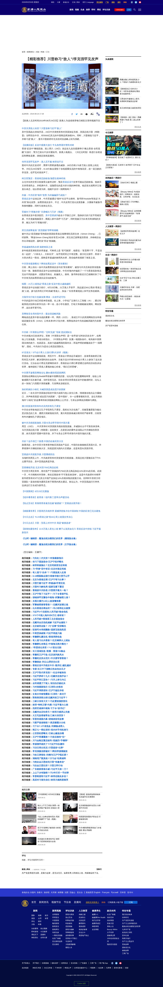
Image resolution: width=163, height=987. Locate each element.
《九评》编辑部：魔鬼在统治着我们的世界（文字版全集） (50, 544)
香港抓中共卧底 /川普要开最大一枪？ (50, 590)
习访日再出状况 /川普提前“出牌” (48, 747)
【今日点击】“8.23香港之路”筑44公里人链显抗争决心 (47, 517)
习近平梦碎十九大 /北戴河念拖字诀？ (50, 676)
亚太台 (80, 892)
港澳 (39, 915)
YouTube (140, 2)
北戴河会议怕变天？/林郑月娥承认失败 (51, 712)
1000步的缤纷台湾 (113, 939)
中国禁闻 (55, 920)
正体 (73, 2)
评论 (33, 921)
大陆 (37, 52)
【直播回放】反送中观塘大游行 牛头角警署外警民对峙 (48, 145)
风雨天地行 (126, 938)
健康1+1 (95, 914)
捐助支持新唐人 (92, 902)
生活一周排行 (111, 255)
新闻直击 (55, 926)
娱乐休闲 (111, 911)
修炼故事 (125, 950)
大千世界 (110, 932)
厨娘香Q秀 (111, 935)
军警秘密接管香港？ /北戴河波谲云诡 (50, 604)
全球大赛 (43, 937)
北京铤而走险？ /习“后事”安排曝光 (49, 626)
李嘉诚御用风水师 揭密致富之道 (37, 247)
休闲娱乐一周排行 (113, 178)
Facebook (132, 2)
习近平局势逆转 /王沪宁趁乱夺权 (48, 690)
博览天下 (34, 935)
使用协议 (64, 963)
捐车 (119, 2)
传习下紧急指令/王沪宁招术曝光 (48, 561)
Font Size (92, 113)
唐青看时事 (70, 935)
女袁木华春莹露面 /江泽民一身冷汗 (49, 694)
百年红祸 (125, 935)
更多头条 (137, 127)
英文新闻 (100, 2)
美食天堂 (110, 923)
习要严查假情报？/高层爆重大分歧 (49, 722)
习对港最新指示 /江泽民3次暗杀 (48, 687)
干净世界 (58, 968)
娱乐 (46, 915)
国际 (33, 915)
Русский (114, 892)
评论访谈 (106, 10)
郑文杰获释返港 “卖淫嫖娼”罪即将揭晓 (40, 230)
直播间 (77, 902)
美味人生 (110, 926)
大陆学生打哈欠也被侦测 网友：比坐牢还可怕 (43, 297)
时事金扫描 (70, 920)
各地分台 (66, 2)
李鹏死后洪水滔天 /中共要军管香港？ (50, 658)
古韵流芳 (82, 920)
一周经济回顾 (57, 935)
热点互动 (69, 917)
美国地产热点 (84, 935)
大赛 (58, 2)
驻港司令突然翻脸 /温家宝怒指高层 (49, 629)
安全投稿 (74, 963)
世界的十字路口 (71, 938)
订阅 (131, 902)
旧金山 (72, 892)
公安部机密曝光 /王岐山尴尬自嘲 (48, 733)
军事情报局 (70, 932)
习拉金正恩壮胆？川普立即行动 (48, 765)
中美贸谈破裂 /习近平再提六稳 (47, 633)
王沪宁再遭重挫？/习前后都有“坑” (49, 737)
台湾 (39, 918)
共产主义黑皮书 (128, 941)
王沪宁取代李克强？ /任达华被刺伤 (49, 672)
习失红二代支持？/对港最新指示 (48, 558)
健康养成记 (96, 923)
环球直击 (55, 917)
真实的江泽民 (127, 932)
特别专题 (109, 311)
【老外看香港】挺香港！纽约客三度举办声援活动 (45, 497)
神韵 (52, 2)
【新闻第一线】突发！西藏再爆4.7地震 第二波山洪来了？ (130, 119)
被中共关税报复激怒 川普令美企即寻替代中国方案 (46, 423)
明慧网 (92, 968)
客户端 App (103, 963)
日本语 (123, 892)
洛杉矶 (47, 892)
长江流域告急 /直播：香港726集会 (49, 651)
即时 (93, 10)
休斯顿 (60, 892)
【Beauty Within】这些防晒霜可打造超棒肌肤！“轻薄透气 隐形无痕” (130, 213)
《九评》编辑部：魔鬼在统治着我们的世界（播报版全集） (50, 538)
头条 (82, 10)
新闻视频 (56, 911)
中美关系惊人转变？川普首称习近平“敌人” (42, 128)
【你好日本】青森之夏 (129, 183)
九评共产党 (126, 929)
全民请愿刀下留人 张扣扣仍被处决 (49, 683)
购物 (125, 2)
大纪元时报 (48, 968)
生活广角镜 (111, 914)
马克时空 (69, 941)
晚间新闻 (55, 923)
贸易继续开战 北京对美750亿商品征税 (40, 467)
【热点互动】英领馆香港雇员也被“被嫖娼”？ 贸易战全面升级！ (52, 503)
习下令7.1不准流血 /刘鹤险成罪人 (49, 726)
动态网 (100, 968)
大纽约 (33, 892)
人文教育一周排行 (113, 226)
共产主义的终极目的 (129, 923)
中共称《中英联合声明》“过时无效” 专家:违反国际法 (47, 332)
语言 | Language (88, 2)
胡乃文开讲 (96, 920)
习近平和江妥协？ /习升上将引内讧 (49, 680)
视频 (77, 10)
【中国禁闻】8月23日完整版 (35, 491)
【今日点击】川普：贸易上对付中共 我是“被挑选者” (46, 523)
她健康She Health (98, 917)
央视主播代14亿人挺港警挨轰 (47, 601)
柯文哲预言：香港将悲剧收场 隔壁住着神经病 (43, 178)
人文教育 (83, 911)
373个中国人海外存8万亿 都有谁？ (49, 615)
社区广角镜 (56, 938)
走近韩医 (95, 929)
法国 (66, 892)
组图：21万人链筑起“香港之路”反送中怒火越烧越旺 (46, 284)
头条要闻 (34, 928)
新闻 (71, 10)
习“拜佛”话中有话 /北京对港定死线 (49, 569)
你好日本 (110, 917)
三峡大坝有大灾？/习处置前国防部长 (50, 701)
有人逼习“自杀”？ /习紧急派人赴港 (49, 572)
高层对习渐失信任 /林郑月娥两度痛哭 (50, 780)
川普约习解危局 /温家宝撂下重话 (48, 587)
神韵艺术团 (37, 968)
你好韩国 (110, 920)
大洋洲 (53, 892)
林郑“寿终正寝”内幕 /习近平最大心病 (50, 705)
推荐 (88, 10)
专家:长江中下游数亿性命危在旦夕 (49, 669)
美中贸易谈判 (51, 215)
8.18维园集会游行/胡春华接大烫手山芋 (51, 576)
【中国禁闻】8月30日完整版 (49, 794)
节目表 (67, 902)
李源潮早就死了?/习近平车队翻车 (49, 744)
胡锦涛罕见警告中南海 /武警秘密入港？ (51, 597)
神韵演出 (34, 937)
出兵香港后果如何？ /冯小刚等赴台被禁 (51, 608)
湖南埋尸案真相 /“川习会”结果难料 (49, 758)
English (97, 892)
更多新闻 (137, 221)
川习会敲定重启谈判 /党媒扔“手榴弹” (50, 740)
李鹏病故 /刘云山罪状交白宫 (46, 662)
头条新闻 (109, 59)
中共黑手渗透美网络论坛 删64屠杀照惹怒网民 (44, 373)
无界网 (108, 968)
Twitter (136, 2)
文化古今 (82, 932)
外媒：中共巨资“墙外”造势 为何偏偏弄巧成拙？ (44, 195)
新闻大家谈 (70, 914)
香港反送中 (68, 182)
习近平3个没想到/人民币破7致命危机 (50, 612)
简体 (78, 2)
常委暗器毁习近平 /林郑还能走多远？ (50, 776)
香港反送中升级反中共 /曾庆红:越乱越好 (52, 665)
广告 (107, 2)
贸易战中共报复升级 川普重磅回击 (38, 454)
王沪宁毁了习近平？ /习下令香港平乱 (50, 594)
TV (129, 10)
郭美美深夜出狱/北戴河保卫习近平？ (50, 697)
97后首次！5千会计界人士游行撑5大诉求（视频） (46, 352)
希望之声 (68, 968)
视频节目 (56, 902)
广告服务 (83, 963)
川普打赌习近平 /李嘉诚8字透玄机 (49, 583)
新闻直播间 (120, 10)
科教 (39, 924)
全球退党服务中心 (80, 968)
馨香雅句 (82, 923)
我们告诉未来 (127, 914)
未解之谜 (82, 914)
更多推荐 (137, 172)
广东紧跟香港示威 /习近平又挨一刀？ (50, 769)
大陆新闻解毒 (71, 944)
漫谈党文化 (109, 316)
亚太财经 (55, 944)
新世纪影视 (118, 968)
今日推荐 (109, 132)
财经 (39, 921)
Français (105, 892)
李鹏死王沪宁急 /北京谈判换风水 (48, 654)
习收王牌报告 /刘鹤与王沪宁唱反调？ (50, 755)
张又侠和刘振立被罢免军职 (130, 108)
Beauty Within (112, 929)
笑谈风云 (82, 917)
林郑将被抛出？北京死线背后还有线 (50, 565)
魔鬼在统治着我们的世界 (115, 321)
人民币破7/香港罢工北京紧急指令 (48, 619)
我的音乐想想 (112, 944)
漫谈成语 (82, 926)
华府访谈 (55, 932)
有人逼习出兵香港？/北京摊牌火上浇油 (51, 640)
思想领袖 (69, 926)
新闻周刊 (55, 929)
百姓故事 (125, 944)
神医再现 (95, 926)
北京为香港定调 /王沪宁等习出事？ (49, 579)
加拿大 (40, 892)
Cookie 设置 (81, 983)
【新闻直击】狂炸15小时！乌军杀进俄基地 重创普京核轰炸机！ (130, 91)
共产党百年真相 (111, 326)
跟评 (99, 869)
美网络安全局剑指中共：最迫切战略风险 (41, 314)
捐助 (113, 2)
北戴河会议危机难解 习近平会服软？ (50, 622)
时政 (42, 52)
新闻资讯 (30, 52)
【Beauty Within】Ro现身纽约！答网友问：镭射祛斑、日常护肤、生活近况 (130, 194)
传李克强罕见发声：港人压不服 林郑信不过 (42, 162)
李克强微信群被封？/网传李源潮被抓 (50, 751)
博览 (99, 10)
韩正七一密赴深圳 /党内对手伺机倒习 (50, 730)
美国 (33, 918)
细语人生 (69, 947)
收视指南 (45, 963)
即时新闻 (34, 932)
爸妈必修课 (83, 929)
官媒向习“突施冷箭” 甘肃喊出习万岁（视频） (43, 212)
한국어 (130, 892)
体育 (46, 918)
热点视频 (43, 928)
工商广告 (125, 953)
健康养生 (96, 911)
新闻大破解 (70, 929)
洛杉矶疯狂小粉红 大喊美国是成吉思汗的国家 (43, 389)
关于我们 (36, 963)
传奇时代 (125, 917)
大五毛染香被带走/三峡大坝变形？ (49, 715)
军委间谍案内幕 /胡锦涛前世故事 (48, 719)
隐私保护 (55, 963)
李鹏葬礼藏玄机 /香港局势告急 (47, 637)
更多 (127, 968)
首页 (23, 52)
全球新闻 (55, 914)
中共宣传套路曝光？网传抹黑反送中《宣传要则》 (45, 263)
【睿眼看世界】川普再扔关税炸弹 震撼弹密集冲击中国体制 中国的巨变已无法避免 (61, 511)
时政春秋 (69, 923)
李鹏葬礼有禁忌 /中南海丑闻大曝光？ (50, 644)
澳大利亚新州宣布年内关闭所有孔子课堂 (41, 406)
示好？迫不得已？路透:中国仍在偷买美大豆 (42, 441)
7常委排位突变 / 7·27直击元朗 (47, 647)
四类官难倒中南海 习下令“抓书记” (49, 708)
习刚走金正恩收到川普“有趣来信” (49, 762)
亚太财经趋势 (57, 941)
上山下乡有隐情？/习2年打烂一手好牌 (51, 772)
